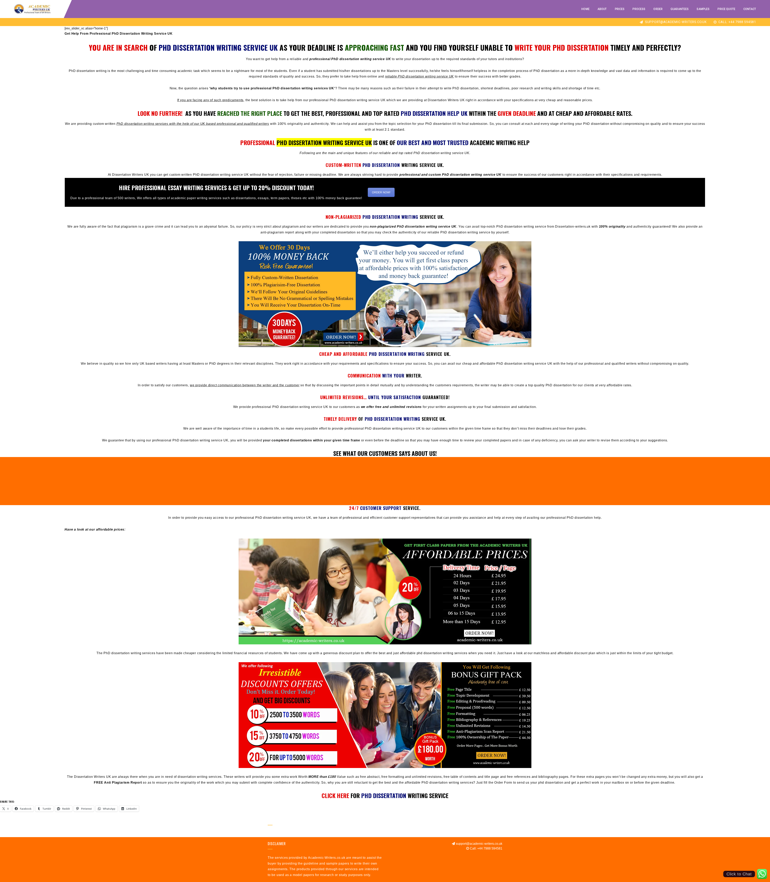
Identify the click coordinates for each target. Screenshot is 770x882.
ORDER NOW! (381, 192)
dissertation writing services (200, 776)
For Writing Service (385, 795)
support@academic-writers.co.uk (675, 22)
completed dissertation (338, 232)
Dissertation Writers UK (446, 100)
